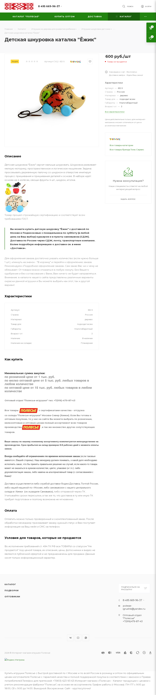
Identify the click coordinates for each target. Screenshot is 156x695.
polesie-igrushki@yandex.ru (134, 607)
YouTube (78, 637)
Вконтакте (70, 637)
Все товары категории (121, 145)
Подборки (11, 590)
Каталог (10, 584)
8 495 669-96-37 (49, 6)
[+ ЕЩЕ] (145, 17)
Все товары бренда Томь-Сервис (127, 149)
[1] (26, 61)
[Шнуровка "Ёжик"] (52, 102)
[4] (34, 61)
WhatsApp (86, 637)
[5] (37, 61)
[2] (29, 61)
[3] (31, 61)
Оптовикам (12, 596)
